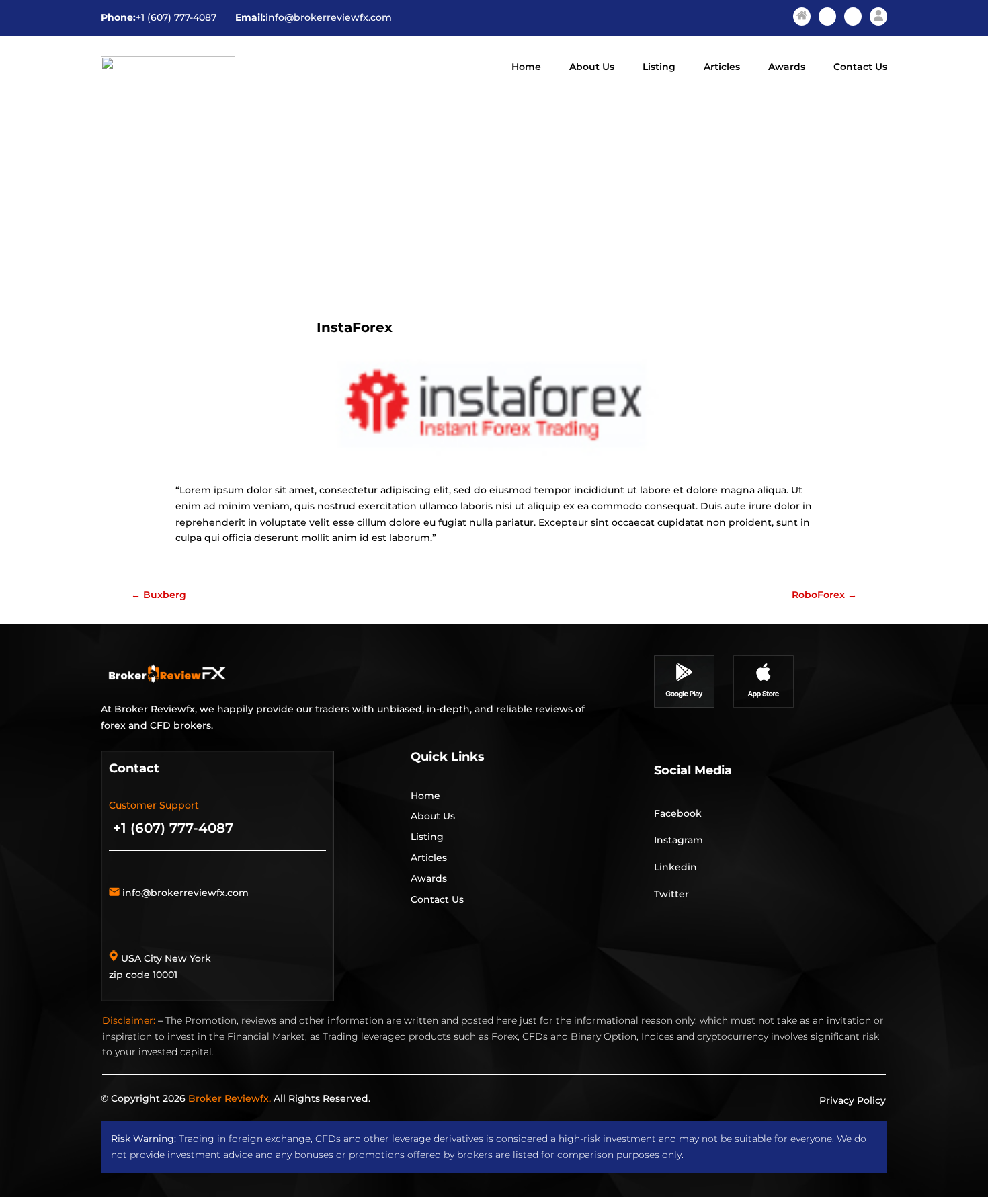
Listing (659, 67)
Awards (786, 67)
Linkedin (675, 867)
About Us (591, 67)
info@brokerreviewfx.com (328, 17)
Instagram (678, 840)
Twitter (671, 894)
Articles (722, 67)
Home (526, 67)
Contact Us (860, 67)
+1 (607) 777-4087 (176, 17)
